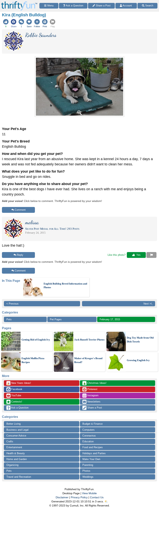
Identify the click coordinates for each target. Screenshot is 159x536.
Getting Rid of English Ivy (36, 339)
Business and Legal (17, 429)
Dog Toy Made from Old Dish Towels (140, 339)
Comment (20, 209)
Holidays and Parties (94, 453)
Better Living (13, 423)
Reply (20, 254)
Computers (88, 429)
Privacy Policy (79, 497)
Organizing (12, 465)
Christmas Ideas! (94, 383)
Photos (86, 470)
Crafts (9, 441)
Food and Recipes (92, 447)
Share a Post (94, 407)
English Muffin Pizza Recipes (33, 360)
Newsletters (93, 401)
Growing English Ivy (138, 360)
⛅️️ (106, 501)
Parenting (87, 465)
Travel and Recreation (18, 476)
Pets (9, 319)
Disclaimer (62, 497)
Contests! (16, 401)
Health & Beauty (15, 453)
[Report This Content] (151, 255)
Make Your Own (91, 459)
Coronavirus (89, 435)
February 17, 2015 (110, 319)
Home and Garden (16, 459)
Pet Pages (56, 319)
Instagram (92, 395)
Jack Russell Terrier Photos (89, 339)
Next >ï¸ (148, 303)
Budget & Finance (92, 423)
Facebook (16, 389)
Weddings (87, 476)
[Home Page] (19, 2)
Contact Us (97, 497)
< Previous (12, 303)
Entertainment (14, 447)
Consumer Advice (16, 435)
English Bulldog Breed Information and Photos (65, 285)
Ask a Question (19, 407)
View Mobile (89, 493)
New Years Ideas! (19, 383)
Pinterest (91, 389)
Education (88, 441)
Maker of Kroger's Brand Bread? (88, 360)
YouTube (15, 395)
